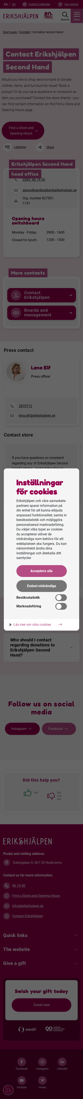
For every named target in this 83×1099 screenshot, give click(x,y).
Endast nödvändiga (41, 586)
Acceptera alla (41, 571)
